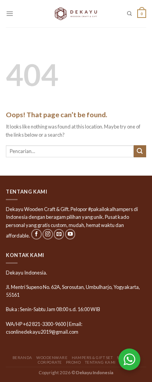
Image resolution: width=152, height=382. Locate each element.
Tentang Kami (100, 362)
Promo (73, 362)
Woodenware (51, 357)
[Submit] (140, 151)
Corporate (50, 362)
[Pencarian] (129, 14)
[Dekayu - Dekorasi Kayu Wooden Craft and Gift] (76, 14)
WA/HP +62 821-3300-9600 (36, 324)
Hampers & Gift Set (92, 357)
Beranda (22, 357)
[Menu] (9, 13)
